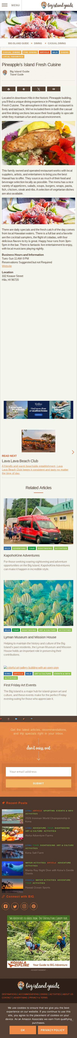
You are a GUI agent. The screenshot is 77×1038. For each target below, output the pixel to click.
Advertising (20, 997)
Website (7, 266)
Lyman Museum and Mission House (30, 637)
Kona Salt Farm (34, 852)
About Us (68, 994)
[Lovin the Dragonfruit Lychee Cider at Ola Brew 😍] (8, 719)
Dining (44, 994)
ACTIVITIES (61, 548)
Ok (23, 1030)
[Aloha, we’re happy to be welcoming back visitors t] (24, 719)
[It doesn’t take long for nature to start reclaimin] (31, 719)
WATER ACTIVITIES (35, 863)
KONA (8, 674)
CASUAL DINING (11, 52)
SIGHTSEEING (45, 548)
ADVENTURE (19, 548)
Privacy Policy (53, 1030)
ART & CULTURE (47, 630)
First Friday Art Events (20, 685)
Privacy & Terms (38, 997)
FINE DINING (30, 52)
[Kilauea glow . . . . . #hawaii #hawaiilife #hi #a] (0, 719)
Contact (7, 997)
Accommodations (29, 994)
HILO (55, 52)
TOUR (32, 548)
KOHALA (29, 880)
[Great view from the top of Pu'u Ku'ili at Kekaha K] (16, 719)
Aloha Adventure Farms (39, 835)
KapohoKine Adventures (22, 555)
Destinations (9, 994)
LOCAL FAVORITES (13, 57)
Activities (55, 994)
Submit (38, 783)
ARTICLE (44, 52)
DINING (65, 52)
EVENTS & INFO (62, 674)
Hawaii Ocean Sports (37, 887)
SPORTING (49, 811)
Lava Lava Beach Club (20, 461)
